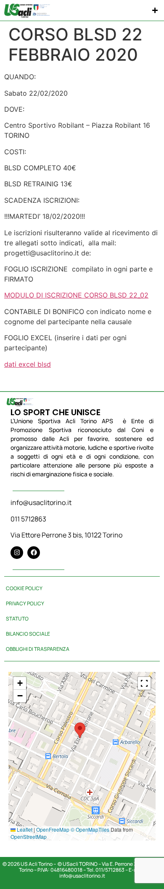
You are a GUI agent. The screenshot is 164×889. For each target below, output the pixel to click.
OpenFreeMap (52, 829)
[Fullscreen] (144, 683)
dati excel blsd (27, 364)
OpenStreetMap (29, 836)
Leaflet (24, 829)
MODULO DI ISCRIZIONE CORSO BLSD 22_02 (76, 295)
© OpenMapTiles (90, 829)
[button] (155, 10)
